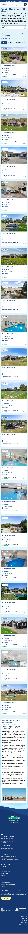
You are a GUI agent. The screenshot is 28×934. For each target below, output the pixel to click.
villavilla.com (23, 922)
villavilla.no (24, 920)
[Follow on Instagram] (3, 866)
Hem (3, 720)
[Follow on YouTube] (5, 866)
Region (7, 720)
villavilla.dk (24, 916)
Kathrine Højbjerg (8, 722)
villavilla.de (24, 918)
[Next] (25, 55)
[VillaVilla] (5, 4)
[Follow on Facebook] (1, 866)
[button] (25, 49)
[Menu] (25, 4)
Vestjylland (12, 720)
